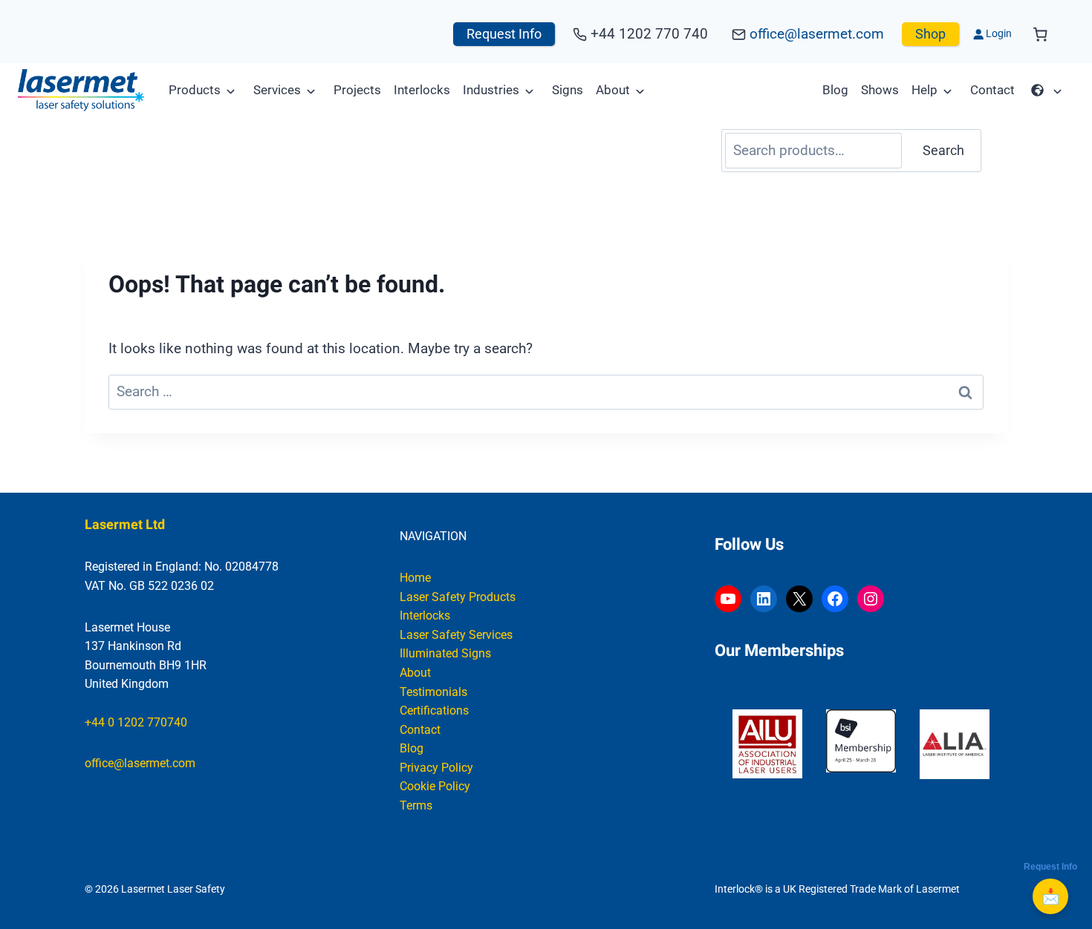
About (613, 89)
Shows (880, 89)
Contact (992, 89)
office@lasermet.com (817, 33)
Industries (491, 89)
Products (195, 89)
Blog (835, 89)
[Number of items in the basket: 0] (1040, 34)
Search (943, 150)
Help (924, 89)
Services (277, 89)
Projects (357, 89)
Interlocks (422, 89)
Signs (567, 89)
